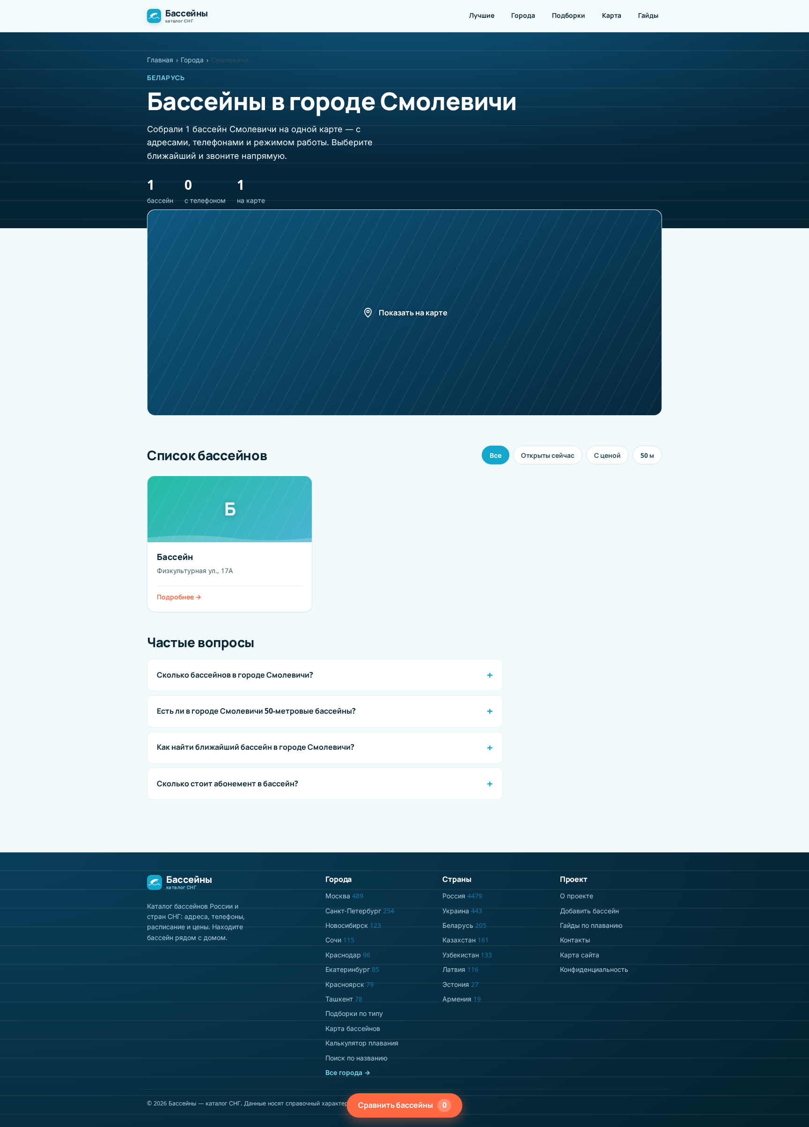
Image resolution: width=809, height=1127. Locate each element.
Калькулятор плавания (361, 1043)
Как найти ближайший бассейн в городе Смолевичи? (255, 747)
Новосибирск (353, 925)
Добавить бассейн (589, 911)
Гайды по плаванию (591, 925)
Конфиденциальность (594, 969)
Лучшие (481, 15)
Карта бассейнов (352, 1028)
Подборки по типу (354, 1013)
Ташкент (343, 999)
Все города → (347, 1072)
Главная (160, 60)
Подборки (568, 15)
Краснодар (347, 955)
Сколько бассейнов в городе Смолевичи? (235, 675)
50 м (647, 455)
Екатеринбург (352, 969)
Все (495, 455)
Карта (611, 15)
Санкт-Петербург (359, 911)
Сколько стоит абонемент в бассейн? (227, 783)
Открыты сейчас (547, 455)
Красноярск (349, 984)
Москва (344, 896)
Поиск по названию (356, 1058)
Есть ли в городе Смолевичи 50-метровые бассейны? (256, 711)
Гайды (648, 15)
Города (523, 15)
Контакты (575, 940)
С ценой (607, 455)
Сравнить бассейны (402, 1105)
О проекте (576, 896)
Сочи (339, 940)
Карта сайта (579, 955)
